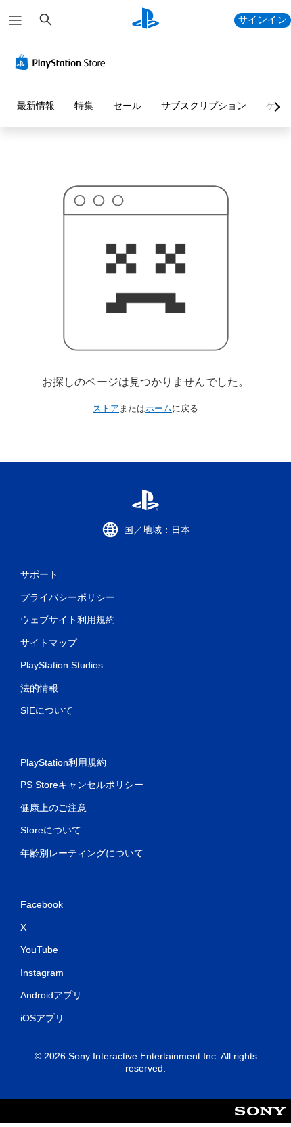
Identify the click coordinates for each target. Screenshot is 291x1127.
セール (127, 105)
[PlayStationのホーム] (145, 20)
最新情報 (36, 105)
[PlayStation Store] (63, 62)
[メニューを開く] (15, 20)
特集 (83, 105)
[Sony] (260, 1120)
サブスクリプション (203, 105)
